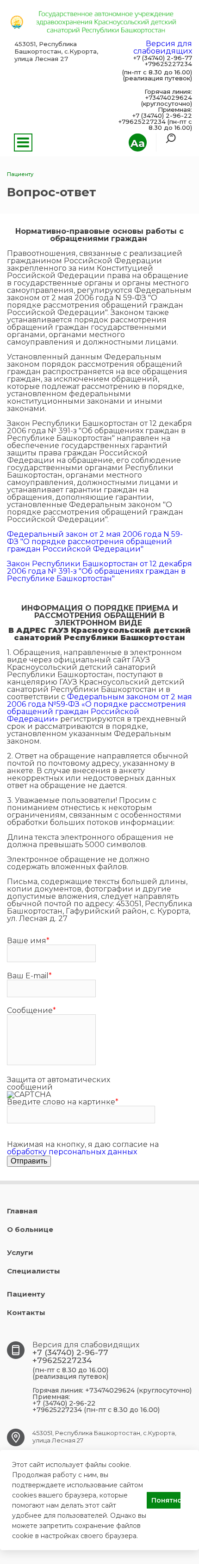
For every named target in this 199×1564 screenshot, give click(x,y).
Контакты (26, 1312)
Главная (22, 1210)
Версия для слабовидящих (162, 47)
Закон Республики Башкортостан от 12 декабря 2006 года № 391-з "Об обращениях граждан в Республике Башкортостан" (99, 571)
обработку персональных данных (72, 1151)
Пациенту (26, 1294)
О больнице (30, 1229)
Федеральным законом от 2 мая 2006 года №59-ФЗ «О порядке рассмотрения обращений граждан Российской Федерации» (99, 707)
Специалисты (33, 1271)
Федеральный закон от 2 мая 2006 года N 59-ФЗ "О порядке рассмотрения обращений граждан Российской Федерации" (95, 541)
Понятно (165, 1500)
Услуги (20, 1252)
